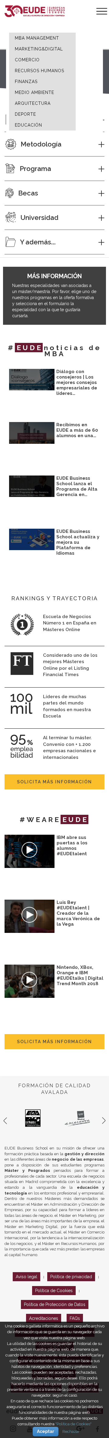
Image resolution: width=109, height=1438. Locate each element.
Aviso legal (26, 1276)
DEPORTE (25, 114)
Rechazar (71, 1431)
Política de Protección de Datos (54, 1304)
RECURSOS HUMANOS (39, 70)
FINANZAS (26, 81)
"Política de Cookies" (73, 1423)
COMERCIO (27, 59)
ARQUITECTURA (33, 103)
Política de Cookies (54, 1290)
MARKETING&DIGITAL (39, 49)
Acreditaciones (43, 1318)
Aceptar (45, 1431)
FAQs (75, 1318)
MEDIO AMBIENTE (34, 92)
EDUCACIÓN (28, 125)
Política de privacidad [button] (71, 1276)
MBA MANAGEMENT (37, 38)
